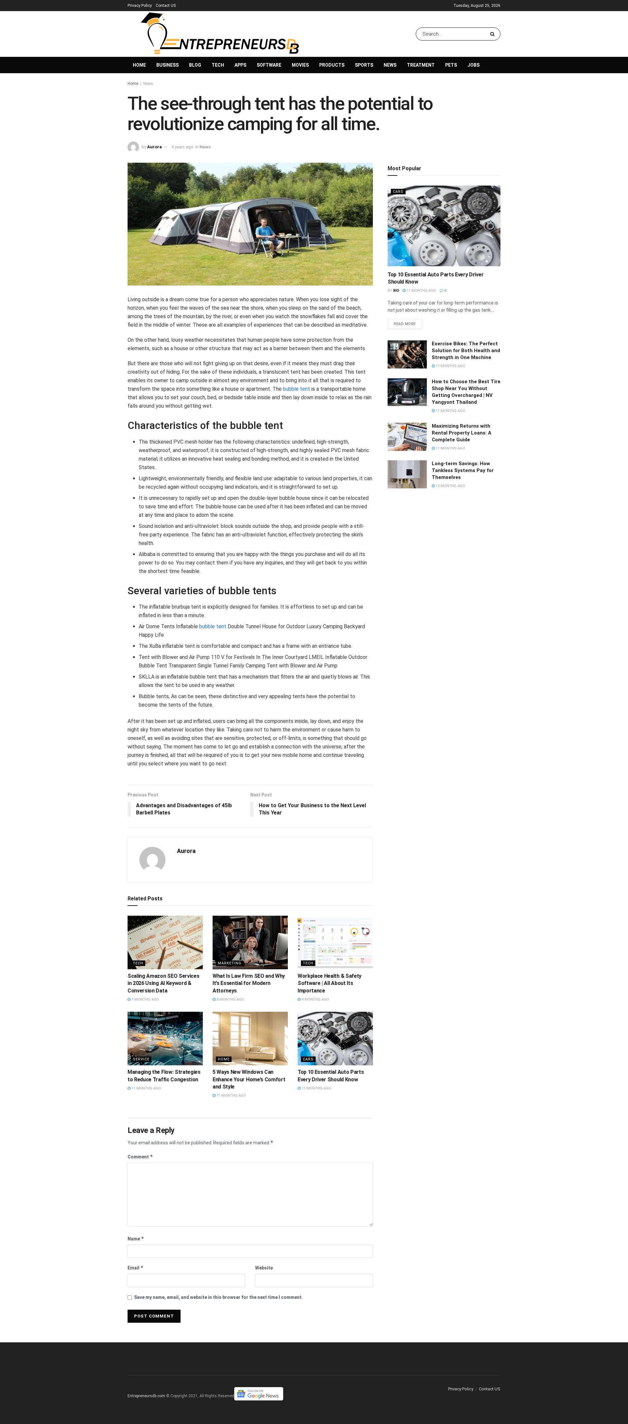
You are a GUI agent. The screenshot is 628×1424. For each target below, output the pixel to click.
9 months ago (315, 999)
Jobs (473, 65)
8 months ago (230, 999)
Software (269, 65)
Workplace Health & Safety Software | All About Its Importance (329, 983)
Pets (451, 65)
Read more (405, 324)
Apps (240, 65)
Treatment (421, 65)
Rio (396, 290)
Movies (300, 65)
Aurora (154, 146)
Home (139, 65)
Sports (364, 65)
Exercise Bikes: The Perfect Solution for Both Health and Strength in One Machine (466, 350)
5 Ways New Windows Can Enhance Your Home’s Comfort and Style (249, 1079)
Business (167, 65)
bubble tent (296, 389)
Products (331, 65)
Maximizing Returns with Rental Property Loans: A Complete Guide (461, 433)
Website (264, 1267)
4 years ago (182, 146)
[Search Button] (493, 34)
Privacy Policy (140, 5)
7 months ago (145, 999)
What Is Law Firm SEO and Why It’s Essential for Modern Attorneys (249, 983)
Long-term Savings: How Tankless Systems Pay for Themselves (463, 470)
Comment (140, 1157)
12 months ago (450, 486)
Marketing (229, 963)
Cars (308, 1059)
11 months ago (146, 1088)
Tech (218, 65)
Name (136, 1239)
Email (136, 1268)
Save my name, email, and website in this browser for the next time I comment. (218, 1297)
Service (141, 1059)
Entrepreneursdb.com (146, 1396)
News (390, 65)
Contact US (166, 5)
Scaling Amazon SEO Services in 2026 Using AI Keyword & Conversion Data (163, 983)
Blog (195, 65)
